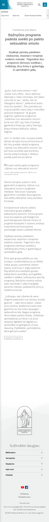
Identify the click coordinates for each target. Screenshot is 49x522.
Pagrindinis (5, 15)
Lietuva (4, 12)
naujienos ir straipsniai (13, 338)
